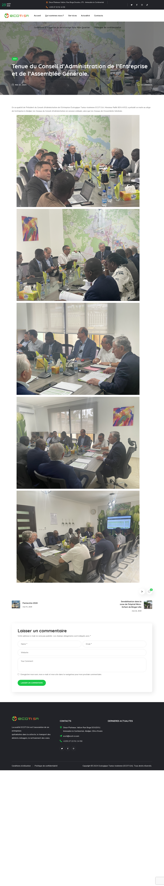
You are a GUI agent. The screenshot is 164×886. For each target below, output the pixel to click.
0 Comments (146, 85)
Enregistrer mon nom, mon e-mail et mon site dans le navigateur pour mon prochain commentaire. (61, 674)
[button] (78, 161)
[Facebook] (137, 5)
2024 (15, 59)
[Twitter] (131, 5)
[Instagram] (142, 5)
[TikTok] (147, 5)
